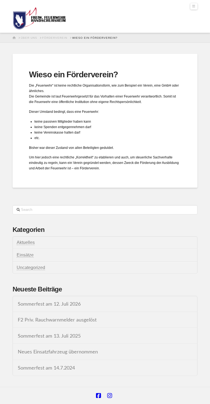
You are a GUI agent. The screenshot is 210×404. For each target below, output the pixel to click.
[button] (193, 6)
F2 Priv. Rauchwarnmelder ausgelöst (57, 320)
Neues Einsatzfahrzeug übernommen (58, 352)
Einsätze (25, 255)
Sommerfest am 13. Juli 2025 (49, 336)
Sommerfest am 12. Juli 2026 (49, 304)
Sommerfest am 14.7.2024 (46, 368)
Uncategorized (31, 267)
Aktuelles (26, 242)
